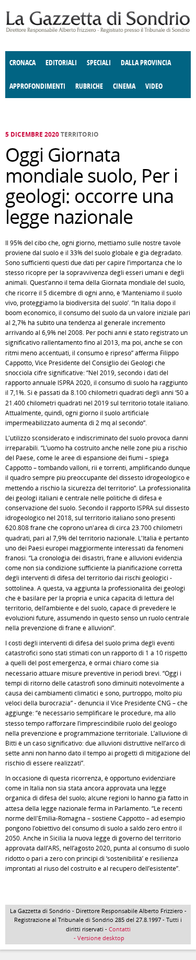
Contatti (120, 929)
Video (154, 86)
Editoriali (61, 62)
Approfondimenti (37, 86)
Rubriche (89, 86)
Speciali (99, 62)
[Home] (98, 31)
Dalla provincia (146, 62)
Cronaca (22, 62)
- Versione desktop (98, 938)
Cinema (124, 86)
